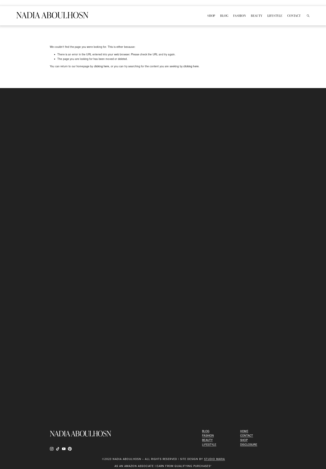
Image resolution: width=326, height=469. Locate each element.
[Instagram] (52, 449)
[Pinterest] (70, 449)
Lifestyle (274, 16)
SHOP (244, 440)
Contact (294, 16)
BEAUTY (207, 440)
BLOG (205, 431)
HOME (244, 431)
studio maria (214, 459)
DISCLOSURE (248, 444)
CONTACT (246, 435)
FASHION (208, 435)
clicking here (101, 66)
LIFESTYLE (209, 444)
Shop (211, 16)
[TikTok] (58, 449)
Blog (224, 16)
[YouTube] (64, 449)
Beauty (256, 16)
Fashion (239, 16)
